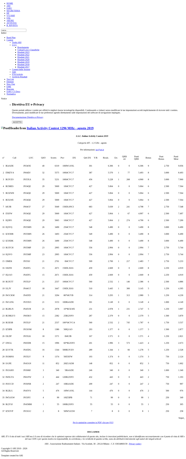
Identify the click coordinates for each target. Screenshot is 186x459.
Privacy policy (135, 444)
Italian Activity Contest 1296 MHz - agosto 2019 (60, 128)
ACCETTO (17, 122)
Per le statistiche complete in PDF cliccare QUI (93, 422)
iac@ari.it (100, 150)
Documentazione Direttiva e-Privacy (27, 117)
